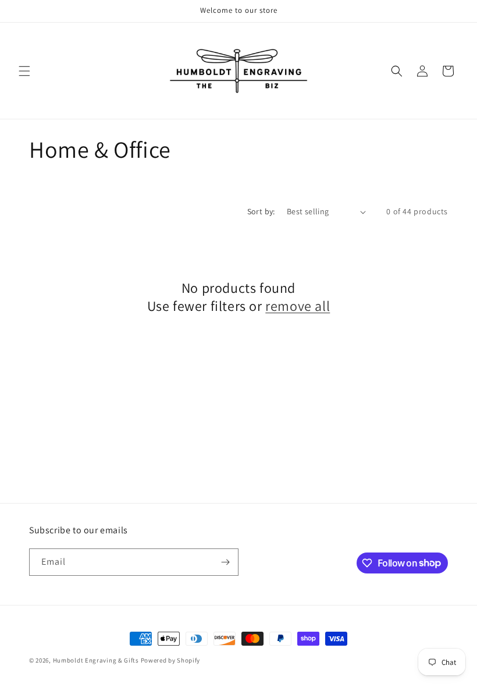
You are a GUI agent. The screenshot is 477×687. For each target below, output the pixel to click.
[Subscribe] (225, 562)
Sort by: (261, 211)
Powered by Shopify (171, 660)
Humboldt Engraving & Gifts (96, 660)
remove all (297, 306)
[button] (24, 71)
